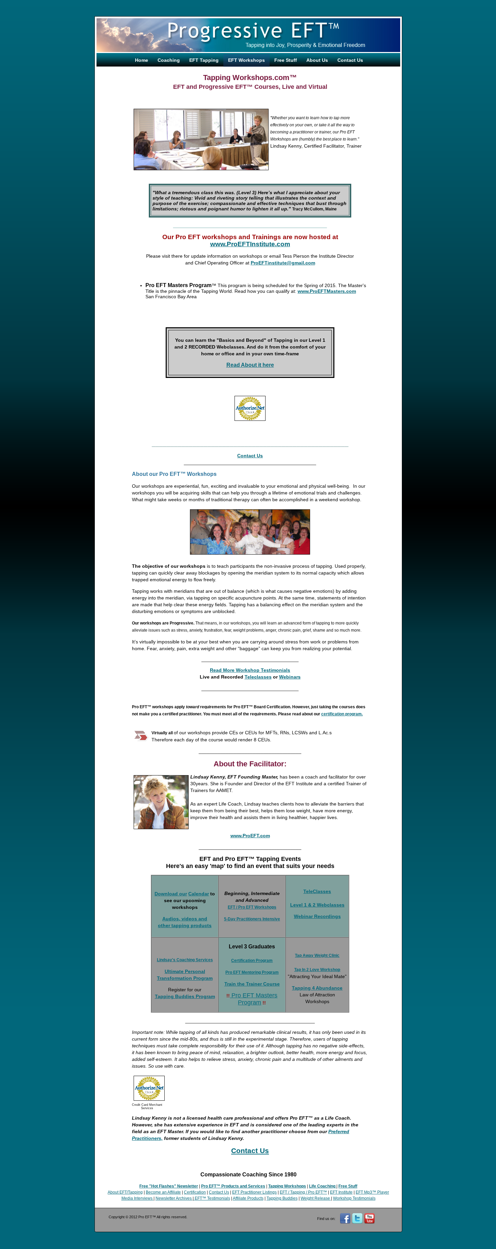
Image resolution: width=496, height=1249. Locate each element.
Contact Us (350, 60)
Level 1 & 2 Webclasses (317, 905)
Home (141, 60)
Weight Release (316, 1198)
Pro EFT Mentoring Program (252, 972)
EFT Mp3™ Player (372, 1192)
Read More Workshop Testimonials (250, 670)
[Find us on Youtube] (369, 1222)
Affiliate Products (248, 1198)
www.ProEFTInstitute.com (250, 244)
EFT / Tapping (292, 1192)
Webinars (290, 677)
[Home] (248, 50)
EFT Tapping (204, 60)
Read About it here (250, 365)
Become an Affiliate (163, 1192)
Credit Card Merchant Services (147, 1106)
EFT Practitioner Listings (254, 1192)
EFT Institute (341, 1192)
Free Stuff (285, 60)
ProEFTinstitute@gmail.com (283, 262)
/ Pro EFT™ (316, 1192)
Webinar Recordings (317, 916)
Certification (195, 1192)
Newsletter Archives (174, 1198)
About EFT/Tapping (125, 1192)
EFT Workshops (246, 60)
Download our (171, 893)
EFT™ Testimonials (212, 1198)
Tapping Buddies (282, 1198)
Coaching (169, 60)
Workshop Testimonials (354, 1198)
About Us (317, 60)
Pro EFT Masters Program (253, 999)
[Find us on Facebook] (345, 1222)
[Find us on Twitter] (357, 1222)
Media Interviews (137, 1198)
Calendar (198, 893)
